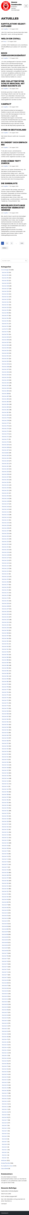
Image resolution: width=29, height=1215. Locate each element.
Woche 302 (5, 356)
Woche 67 (5, 985)
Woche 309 (5, 337)
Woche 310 (5, 334)
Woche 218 (5, 582)
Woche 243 (5, 514)
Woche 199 (5, 630)
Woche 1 (4, 1157)
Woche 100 (5, 896)
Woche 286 (5, 399)
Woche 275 (5, 428)
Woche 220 (5, 576)
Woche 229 (5, 552)
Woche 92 (5, 918)
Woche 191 (5, 652)
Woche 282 (5, 409)
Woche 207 (5, 609)
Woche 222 (5, 571)
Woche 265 (5, 455)
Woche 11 (4, 1131)
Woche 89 (5, 926)
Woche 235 (5, 536)
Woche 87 (5, 931)
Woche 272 (5, 436)
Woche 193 (5, 646)
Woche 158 (5, 740)
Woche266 (5, 452)
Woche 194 (5, 644)
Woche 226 (5, 560)
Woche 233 (5, 541)
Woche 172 (5, 703)
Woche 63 (5, 996)
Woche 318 (5, 313)
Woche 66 (5, 988)
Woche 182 (5, 676)
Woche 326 (5, 291)
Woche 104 (5, 886)
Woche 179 (5, 684)
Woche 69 (5, 980)
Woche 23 (5, 1104)
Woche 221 (5, 574)
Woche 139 (5, 792)
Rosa (4, 41)
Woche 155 (5, 748)
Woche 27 (5, 1093)
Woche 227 (5, 557)
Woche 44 (5, 1047)
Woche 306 (5, 345)
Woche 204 (5, 617)
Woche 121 (5, 840)
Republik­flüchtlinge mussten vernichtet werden (13, 207)
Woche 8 (4, 1139)
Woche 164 (5, 724)
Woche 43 (5, 1050)
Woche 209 (5, 603)
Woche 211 (5, 598)
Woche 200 (5, 627)
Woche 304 (5, 350)
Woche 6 (4, 1144)
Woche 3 (4, 1152)
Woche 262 (5, 463)
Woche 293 (5, 380)
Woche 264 (5, 458)
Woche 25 (5, 1098)
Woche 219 (5, 579)
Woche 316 (5, 318)
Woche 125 (5, 829)
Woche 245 (5, 509)
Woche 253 (5, 487)
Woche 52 (5, 1026)
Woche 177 (5, 689)
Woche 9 (4, 1136)
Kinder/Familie (5, 1163)
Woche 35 (5, 1071)
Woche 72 (5, 972)
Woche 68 (5, 983)
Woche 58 (5, 1009)
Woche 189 (5, 657)
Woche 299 (5, 364)
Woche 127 (5, 824)
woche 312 (5, 329)
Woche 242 (5, 517)
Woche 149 (5, 765)
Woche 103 (5, 888)
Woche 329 (5, 283)
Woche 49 (5, 1034)
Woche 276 (5, 426)
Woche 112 (5, 864)
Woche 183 (5, 673)
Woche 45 (5, 1044)
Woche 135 (5, 802)
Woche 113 (5, 861)
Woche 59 (5, 1007)
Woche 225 (5, 563)
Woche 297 (5, 369)
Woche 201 (5, 625)
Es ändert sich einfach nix (14, 143)
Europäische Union (7, 1166)
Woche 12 (5, 1128)
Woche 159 (5, 738)
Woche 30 (5, 1085)
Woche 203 (5, 619)
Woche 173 (5, 700)
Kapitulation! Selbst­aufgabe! (13, 25)
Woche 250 (5, 496)
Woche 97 (5, 905)
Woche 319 (5, 310)
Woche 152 (5, 757)
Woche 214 (5, 592)
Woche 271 (5, 439)
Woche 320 (5, 307)
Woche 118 (5, 848)
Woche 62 (5, 999)
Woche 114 (5, 859)
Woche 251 (5, 493)
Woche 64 (5, 993)
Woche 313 (5, 326)
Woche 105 (5, 883)
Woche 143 (5, 781)
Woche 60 (5, 1004)
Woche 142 (5, 783)
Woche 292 (5, 383)
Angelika (5, 29)
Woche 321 (5, 304)
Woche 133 (5, 808)
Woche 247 (5, 504)
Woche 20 (5, 1112)
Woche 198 (5, 633)
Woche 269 (5, 444)
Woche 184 (5, 670)
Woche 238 (5, 528)
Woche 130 (5, 816)
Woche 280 (5, 415)
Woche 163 (5, 727)
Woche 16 (5, 1123)
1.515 (22, 243)
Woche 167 (5, 716)
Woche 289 (5, 391)
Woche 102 (5, 891)
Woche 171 (5, 705)
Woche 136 (5, 800)
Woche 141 (5, 786)
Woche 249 (5, 498)
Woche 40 (5, 1058)
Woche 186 (5, 665)
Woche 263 (5, 461)
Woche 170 (5, 708)
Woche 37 (5, 1066)
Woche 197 (5, 635)
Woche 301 (5, 358)
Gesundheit (4, 1168)
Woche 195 (5, 641)
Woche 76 (5, 961)
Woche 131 (5, 813)
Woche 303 (5, 353)
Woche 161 (5, 732)
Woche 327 (5, 288)
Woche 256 (5, 479)
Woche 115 (5, 856)
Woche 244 (5, 512)
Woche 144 (5, 778)
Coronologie (5, 270)
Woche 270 (5, 442)
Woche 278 (5, 420)
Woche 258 (5, 474)
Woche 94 (5, 913)
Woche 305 (5, 348)
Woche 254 (5, 485)
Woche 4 (4, 1149)
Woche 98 (5, 902)
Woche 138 (5, 794)
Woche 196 (5, 638)
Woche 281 (5, 412)
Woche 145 (5, 775)
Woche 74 (5, 966)
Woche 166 (5, 719)
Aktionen (4, 1160)
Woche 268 (5, 447)
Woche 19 (5, 1114)
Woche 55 (5, 1018)
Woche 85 (5, 937)
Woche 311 (5, 331)
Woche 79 (5, 953)
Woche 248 (5, 501)
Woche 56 (5, 1015)
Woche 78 (5, 956)
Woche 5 (4, 1147)
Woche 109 (5, 872)
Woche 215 (5, 590)
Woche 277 (5, 423)
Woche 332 (5, 275)
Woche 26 (5, 1096)
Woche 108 (5, 875)
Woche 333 (5, 272)
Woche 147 (5, 770)
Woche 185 (5, 668)
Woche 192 (5, 649)
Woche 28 (5, 1090)
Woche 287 (5, 396)
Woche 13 (5, 1125)
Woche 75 (5, 964)
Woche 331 (5, 278)
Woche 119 (5, 845)
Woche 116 (5, 853)
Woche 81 (5, 948)
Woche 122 (5, 837)
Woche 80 (5, 950)
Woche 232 (5, 544)
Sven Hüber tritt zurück (11, 162)
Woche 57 (5, 1012)
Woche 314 (5, 323)
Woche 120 (5, 843)
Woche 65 (5, 991)
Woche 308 (5, 339)
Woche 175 (5, 695)
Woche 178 (5, 687)
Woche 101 (5, 894)
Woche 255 (5, 482)
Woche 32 (5, 1079)
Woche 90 (5, 923)
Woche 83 (5, 942)
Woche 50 (5, 1031)
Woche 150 (5, 762)
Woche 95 (5, 910)
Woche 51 (5, 1028)
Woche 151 (5, 759)
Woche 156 (5, 746)
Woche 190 (5, 654)
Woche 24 (5, 1101)
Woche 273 (5, 434)
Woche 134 (5, 805)
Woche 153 (5, 754)
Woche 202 (5, 622)
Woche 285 (5, 401)
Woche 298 (5, 366)
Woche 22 (5, 1106)
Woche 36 (5, 1069)
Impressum (4, 1213)
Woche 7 (4, 1141)
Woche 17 (5, 1120)
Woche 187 (5, 662)
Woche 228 (5, 555)
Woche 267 (5, 450)
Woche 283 (5, 407)
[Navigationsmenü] (26, 6)
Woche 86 (5, 934)
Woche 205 (5, 614)
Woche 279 (5, 418)
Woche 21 (5, 1109)
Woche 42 (5, 1053)
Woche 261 (5, 466)
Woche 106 (5, 880)
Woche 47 (5, 1039)
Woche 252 (5, 490)
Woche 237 (5, 531)
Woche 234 (5, 539)
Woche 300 (5, 361)
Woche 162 (5, 730)
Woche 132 (5, 810)
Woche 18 (5, 1117)
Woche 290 (5, 388)
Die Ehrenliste (9, 183)
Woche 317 (5, 315)
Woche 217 (5, 584)
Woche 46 (5, 1042)
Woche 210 (5, 600)
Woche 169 (5, 711)
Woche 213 (5, 595)
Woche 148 (5, 767)
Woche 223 (5, 568)
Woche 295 (5, 374)
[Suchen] (26, 260)
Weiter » (4, 248)
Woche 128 (5, 821)
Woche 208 (5, 606)
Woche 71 (5, 975)
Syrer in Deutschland (13, 130)
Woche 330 (5, 280)
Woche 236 (5, 533)
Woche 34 (5, 1074)
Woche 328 (5, 286)
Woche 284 (5, 404)
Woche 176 (5, 692)
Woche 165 (5, 722)
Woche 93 (5, 915)
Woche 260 (5, 469)
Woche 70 (5, 977)
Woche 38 (5, 1063)
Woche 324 (5, 296)
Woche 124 (5, 832)
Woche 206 (5, 611)
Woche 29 (5, 1088)
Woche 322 (5, 302)
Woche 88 (5, 929)
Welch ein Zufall (11, 39)
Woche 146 (5, 773)
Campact (6, 104)
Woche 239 (5, 525)
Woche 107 (5, 878)
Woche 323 (5, 299)
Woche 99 (5, 899)
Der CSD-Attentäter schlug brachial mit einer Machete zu (13, 83)
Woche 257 (5, 477)
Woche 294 (5, 377)
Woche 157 (5, 743)
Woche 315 (5, 321)
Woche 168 (5, 714)
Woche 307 (5, 342)
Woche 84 (5, 940)
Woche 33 (5, 1077)
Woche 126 (5, 827)
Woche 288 (5, 393)
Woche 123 (5, 835)
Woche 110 (5, 870)
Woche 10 (5, 1133)
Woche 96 (5, 907)
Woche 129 (5, 818)
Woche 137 (5, 797)
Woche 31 (5, 1082)
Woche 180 (5, 681)
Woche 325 (5, 294)
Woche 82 (5, 945)
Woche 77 (5, 958)
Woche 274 (5, 431)
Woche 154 (5, 751)
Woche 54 (5, 1020)
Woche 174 (5, 697)
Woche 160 (5, 735)
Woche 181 (5, 679)
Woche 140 (5, 789)
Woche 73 (5, 969)
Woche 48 (5, 1036)
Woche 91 (5, 921)
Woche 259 (5, 471)
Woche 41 (5, 1055)
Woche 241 (5, 520)
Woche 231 (5, 547)
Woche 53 (5, 1023)
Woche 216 (5, 587)
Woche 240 (5, 522)
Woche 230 (5, 549)
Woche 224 (5, 566)
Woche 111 (5, 867)
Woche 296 (5, 372)
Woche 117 (5, 851)
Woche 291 (5, 385)
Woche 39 (5, 1061)
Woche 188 (5, 660)
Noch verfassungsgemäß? (13, 54)
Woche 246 (5, 506)
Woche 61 (5, 1001)
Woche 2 (4, 1155)
